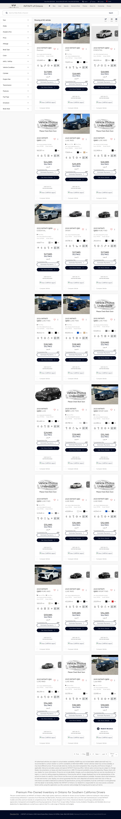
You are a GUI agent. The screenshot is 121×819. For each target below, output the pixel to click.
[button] (59, 33)
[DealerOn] (14, 814)
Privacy (109, 6)
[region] (48, 79)
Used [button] (59, 6)
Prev (83, 754)
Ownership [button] (101, 6)
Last (104, 754)
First (77, 754)
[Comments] (55, 65)
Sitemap (76, 814)
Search (111, 13)
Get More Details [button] (47, 87)
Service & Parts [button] (75, 6)
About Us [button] (92, 6)
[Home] (49, 6)
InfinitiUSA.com (101, 814)
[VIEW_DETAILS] (48, 124)
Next (97, 754)
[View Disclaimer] (51, 65)
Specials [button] (66, 6)
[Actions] (57, 49)
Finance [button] (85, 6)
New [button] (54, 6)
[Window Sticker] (58, 65)
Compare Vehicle (45, 108)
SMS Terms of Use (90, 814)
